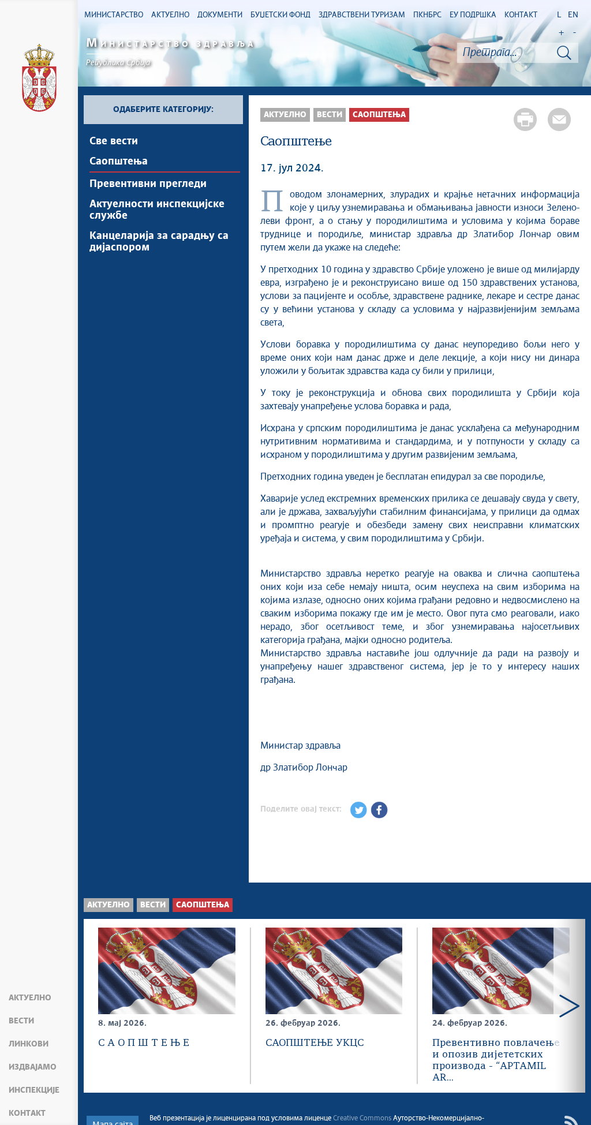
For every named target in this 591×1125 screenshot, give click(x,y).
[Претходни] (99, 1006)
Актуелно (30, 998)
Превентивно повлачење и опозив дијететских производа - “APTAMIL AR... (496, 1060)
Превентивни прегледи (148, 184)
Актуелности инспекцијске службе (157, 210)
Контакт (27, 1113)
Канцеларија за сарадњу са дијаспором (159, 242)
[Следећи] (569, 1006)
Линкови (28, 1044)
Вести (21, 1021)
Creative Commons (362, 1118)
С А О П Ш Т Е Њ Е (143, 1043)
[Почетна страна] (39, 79)
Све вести (113, 141)
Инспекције (34, 1090)
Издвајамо (33, 1067)
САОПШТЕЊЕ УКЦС (314, 1043)
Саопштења (118, 161)
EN (573, 15)
